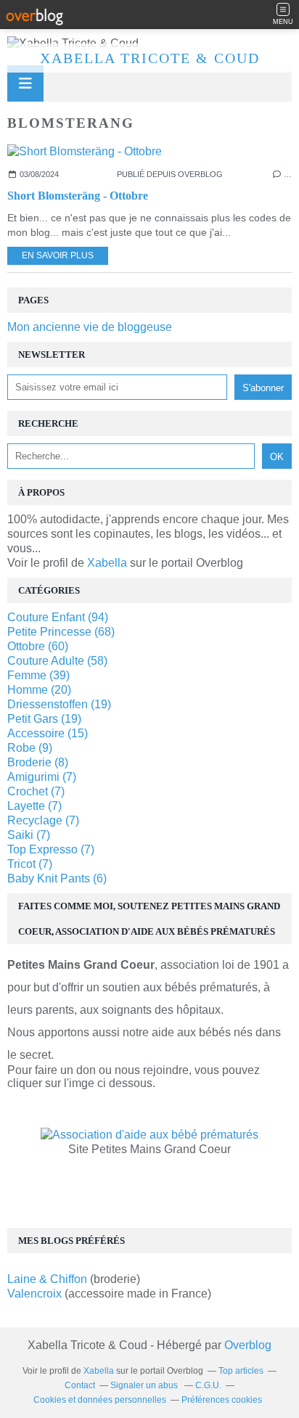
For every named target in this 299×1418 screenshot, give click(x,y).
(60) (37, 646)
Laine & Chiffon (48, 1279)
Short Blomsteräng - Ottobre (77, 195)
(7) (41, 777)
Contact (80, 1385)
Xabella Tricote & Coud (150, 58)
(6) (57, 878)
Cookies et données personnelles (99, 1400)
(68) (61, 632)
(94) (57, 617)
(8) (37, 762)
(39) (38, 675)
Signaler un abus (145, 1385)
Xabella (107, 563)
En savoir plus (58, 255)
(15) (47, 733)
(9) (29, 748)
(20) (39, 690)
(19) (59, 704)
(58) (57, 661)
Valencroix (34, 1293)
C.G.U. (208, 1385)
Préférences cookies (221, 1400)
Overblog (247, 1345)
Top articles (240, 1371)
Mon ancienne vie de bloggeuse (89, 327)
